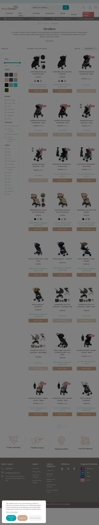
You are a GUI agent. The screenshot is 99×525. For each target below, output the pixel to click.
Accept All (11, 518)
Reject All (22, 518)
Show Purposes (35, 518)
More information (12, 512)
